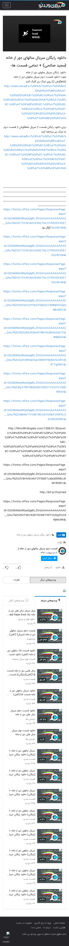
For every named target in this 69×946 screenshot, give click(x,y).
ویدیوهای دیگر (48, 580)
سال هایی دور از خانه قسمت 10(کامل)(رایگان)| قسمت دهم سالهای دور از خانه (21, 673)
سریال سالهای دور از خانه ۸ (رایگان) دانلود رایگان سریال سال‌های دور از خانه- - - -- (21, 833)
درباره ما (47, 928)
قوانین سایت (59, 928)
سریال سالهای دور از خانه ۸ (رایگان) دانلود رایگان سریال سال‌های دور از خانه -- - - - (21, 793)
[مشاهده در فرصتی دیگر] (57, 614)
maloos (31, 639)
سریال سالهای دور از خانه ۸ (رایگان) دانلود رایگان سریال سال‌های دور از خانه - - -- (21, 853)
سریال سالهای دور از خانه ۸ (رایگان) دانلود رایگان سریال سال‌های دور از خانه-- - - (21, 813)
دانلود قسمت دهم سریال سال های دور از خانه (23, 713)
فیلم (59, 535)
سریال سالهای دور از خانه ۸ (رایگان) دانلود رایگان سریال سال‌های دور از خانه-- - (21, 873)
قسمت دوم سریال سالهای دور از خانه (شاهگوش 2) (36, 549)
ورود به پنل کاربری (42, 923)
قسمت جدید (29, 679)
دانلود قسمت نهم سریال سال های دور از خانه (23, 733)
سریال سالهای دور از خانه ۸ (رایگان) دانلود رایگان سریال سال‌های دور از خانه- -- (21, 893)
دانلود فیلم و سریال (26, 619)
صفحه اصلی (59, 923)
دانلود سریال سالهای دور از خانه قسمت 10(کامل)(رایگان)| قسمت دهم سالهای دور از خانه (22, 693)
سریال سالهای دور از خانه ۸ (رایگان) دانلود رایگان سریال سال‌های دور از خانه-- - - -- (21, 773)
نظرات (16, 580)
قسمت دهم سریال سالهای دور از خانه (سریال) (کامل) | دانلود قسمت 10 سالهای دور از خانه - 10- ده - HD (21, 633)
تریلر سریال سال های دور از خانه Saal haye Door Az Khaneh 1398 (21, 613)
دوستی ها (30, 719)
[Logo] (57, 22)
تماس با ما (36, 928)
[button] (49, 558)
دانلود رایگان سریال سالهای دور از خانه (33, 535)
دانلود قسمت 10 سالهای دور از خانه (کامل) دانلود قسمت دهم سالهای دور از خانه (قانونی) (21, 653)
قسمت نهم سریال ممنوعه (23, 659)
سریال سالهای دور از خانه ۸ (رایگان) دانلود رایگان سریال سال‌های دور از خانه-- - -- (21, 753)
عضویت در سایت (24, 923)
